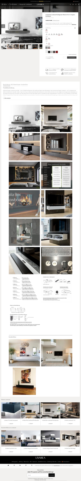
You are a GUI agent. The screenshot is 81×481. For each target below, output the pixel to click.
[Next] (41, 46)
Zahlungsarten (15, 461)
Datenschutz (26, 461)
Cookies (59, 461)
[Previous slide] (3, 414)
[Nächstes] (40, 26)
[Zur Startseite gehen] (40, 4)
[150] (49, 34)
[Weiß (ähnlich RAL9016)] (46, 52)
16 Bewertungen (55, 20)
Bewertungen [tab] (17, 84)
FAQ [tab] (12, 84)
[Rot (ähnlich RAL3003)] (57, 52)
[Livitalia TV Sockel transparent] (11, 410)
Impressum (34, 461)
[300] (62, 34)
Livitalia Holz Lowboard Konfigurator (30, 420)
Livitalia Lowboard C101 (70, 420)
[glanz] (49, 47)
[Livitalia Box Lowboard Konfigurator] (50, 410)
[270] (59, 34)
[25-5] (46, 39)
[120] (46, 34)
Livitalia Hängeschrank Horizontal (50, 448)
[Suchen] (71, 4)
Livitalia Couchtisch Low (11, 448)
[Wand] (46, 30)
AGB (30, 461)
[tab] (6, 84)
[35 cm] (46, 43)
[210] (54, 34)
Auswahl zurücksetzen (72, 54)
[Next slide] (78, 414)
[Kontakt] (73, 4)
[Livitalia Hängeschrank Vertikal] (30, 438)
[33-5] (49, 39)
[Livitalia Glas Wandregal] (70, 438)
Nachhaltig (66, 72)
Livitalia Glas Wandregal (70, 448)
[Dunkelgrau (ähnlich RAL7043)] (54, 52)
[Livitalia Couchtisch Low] (11, 438)
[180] (52, 34)
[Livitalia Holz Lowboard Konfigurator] (30, 410)
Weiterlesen (74, 24)
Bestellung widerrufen (52, 461)
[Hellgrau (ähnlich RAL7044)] (52, 52)
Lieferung (21, 461)
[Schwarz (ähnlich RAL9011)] (49, 52)
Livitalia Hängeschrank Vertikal (31, 448)
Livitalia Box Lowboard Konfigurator (50, 420)
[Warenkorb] (78, 4)
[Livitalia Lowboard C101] (70, 410)
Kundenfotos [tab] (24, 84)
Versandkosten (57, 465)
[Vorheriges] (3, 26)
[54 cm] (49, 43)
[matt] (46, 47)
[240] (57, 34)
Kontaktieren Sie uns (42, 461)
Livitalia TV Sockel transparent (11, 420)
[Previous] (2, 46)
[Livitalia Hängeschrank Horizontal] (50, 438)
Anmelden (51, 475)
